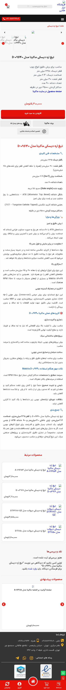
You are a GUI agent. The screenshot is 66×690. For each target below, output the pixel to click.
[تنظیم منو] (62, 19)
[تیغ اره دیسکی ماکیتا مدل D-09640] (33, 32)
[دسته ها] (59, 684)
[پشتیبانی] (7, 684)
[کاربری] (19, 684)
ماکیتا (47, 123)
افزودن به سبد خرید (33, 113)
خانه (62, 26)
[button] (61, 32)
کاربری (19, 688)
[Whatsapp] (63, 673)
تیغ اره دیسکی (53, 26)
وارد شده (32, 569)
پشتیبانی (7, 688)
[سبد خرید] (47, 684)
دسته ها (58, 688)
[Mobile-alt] (63, 678)
